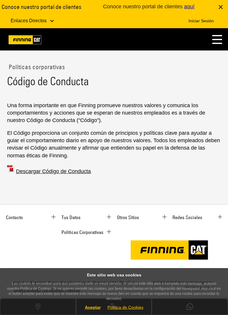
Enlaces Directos (29, 20)
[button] (217, 39)
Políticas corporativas (36, 67)
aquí (189, 7)
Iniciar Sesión (201, 20)
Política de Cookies (125, 307)
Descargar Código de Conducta (53, 171)
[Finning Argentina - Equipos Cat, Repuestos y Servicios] (25, 40)
